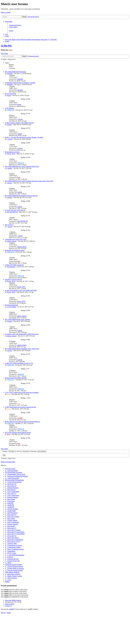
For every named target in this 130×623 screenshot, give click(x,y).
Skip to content (5, 12)
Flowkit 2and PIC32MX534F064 (15, 378)
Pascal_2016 (11, 154)
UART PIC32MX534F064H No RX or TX (19, 363)
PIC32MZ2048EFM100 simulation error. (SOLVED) (22, 349)
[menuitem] (15, 25)
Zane (8, 394)
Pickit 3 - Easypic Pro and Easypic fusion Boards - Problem (24, 137)
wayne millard (11, 307)
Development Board (11, 305)
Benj (10, 50)
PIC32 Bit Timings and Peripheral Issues (18, 432)
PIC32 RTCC (9, 225)
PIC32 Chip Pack (10, 93)
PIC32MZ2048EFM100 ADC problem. (17, 319)
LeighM (19, 418)
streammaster (11, 267)
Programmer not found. (12, 152)
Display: (5, 451)
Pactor (9, 95)
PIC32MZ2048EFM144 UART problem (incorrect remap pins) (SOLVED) (29, 181)
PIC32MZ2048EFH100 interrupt (15, 72)
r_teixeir (19, 119)
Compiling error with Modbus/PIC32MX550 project (21, 334)
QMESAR (10, 110)
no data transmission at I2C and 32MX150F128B (21, 290)
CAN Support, (9, 108)
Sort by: (19, 451)
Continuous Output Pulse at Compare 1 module (20, 83)
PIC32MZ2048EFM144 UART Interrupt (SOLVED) (22, 166)
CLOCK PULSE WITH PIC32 (15, 210)
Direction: (33, 451)
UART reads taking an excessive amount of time (20, 407)
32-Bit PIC (6, 45)
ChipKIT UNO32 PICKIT (13, 279)
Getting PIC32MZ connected (14, 265)
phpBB (11, 609)
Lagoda (9, 124)
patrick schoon (11, 241)
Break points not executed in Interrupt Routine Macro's (22, 421)
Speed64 (9, 73)
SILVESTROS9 (12, 212)
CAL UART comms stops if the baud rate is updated (21, 392)
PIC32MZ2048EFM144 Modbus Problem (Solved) (21, 195)
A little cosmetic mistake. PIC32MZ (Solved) (19, 123)
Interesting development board (14, 250)
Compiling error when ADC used (15, 239)
